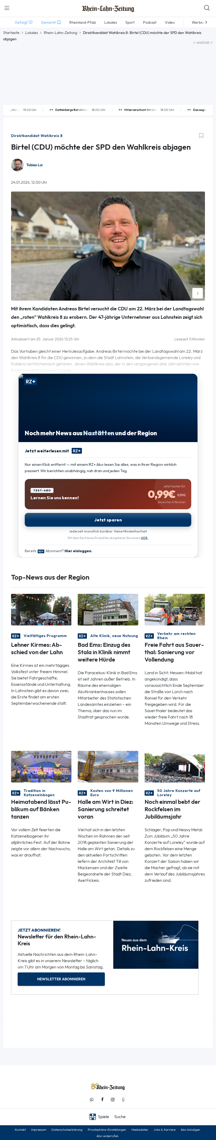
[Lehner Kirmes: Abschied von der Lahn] (41, 609)
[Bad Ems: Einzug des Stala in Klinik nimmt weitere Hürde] (108, 609)
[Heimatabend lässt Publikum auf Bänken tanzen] (41, 766)
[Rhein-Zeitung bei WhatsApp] (91, 1099)
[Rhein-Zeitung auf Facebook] (102, 1099)
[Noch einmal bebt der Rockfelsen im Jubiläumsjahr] (175, 766)
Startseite (11, 32)
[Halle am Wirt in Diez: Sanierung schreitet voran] (108, 766)
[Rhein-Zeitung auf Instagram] (112, 1099)
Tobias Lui (34, 165)
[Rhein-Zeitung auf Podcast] (123, 1099)
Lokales (31, 32)
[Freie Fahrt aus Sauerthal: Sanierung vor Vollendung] (175, 609)
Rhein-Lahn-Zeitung (60, 32)
